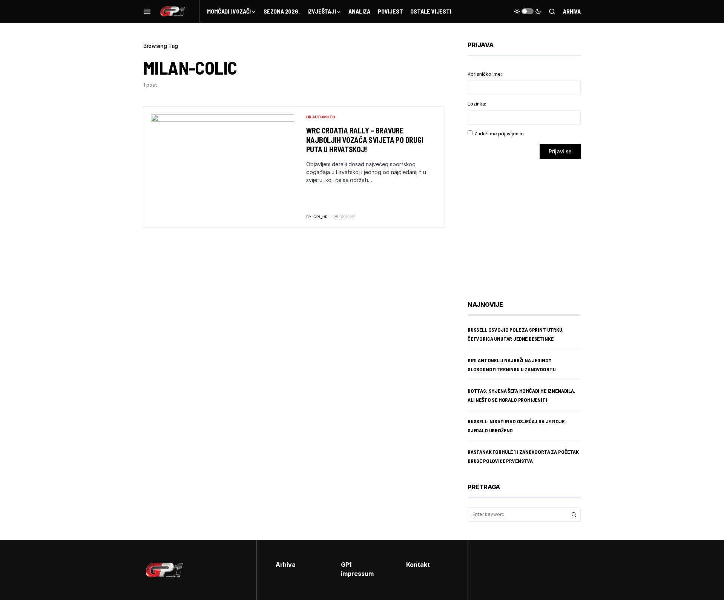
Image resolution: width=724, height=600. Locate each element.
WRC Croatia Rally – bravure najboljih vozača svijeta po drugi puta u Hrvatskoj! (364, 140)
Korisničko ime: (485, 74)
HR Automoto (320, 117)
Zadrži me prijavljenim (499, 133)
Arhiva (572, 11)
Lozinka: (477, 104)
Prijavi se (560, 151)
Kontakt (418, 564)
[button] (147, 11)
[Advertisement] (528, 224)
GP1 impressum (357, 569)
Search (574, 514)
